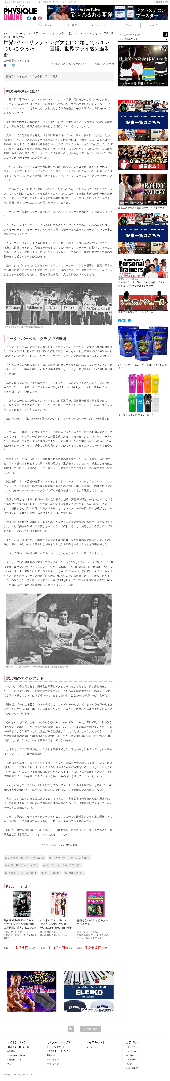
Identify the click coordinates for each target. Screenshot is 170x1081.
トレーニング (17, 25)
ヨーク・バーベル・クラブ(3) (63, 865)
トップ (7, 33)
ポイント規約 (53, 1059)
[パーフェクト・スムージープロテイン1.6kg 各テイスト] (143, 343)
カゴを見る (159, 2)
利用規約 (51, 1055)
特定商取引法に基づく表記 (59, 1051)
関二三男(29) (52, 873)
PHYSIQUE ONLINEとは (18, 1047)
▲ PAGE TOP (90, 1029)
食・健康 (72, 25)
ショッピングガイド (56, 1047)
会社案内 (11, 1051)
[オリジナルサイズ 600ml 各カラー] (143, 393)
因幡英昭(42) (76, 873)
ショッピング (154, 25)
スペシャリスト (99, 25)
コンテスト (127, 25)
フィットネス (45, 25)
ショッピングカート (95, 1047)
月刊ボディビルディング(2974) (26, 857)
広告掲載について (15, 1059)
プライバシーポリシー (17, 1055)
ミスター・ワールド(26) (22, 873)
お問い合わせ (53, 1064)
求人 (9, 1064)
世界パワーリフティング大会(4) (71, 857)
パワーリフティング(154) (22, 865)
